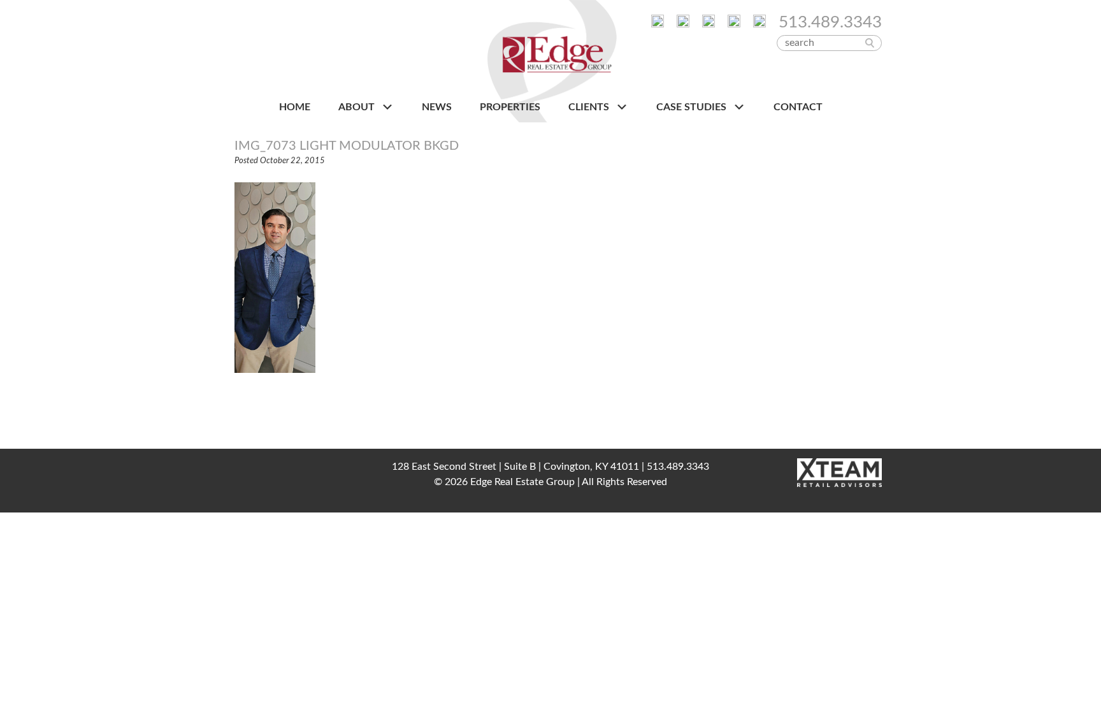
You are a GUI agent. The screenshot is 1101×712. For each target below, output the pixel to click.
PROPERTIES (510, 107)
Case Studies (692, 107)
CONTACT (798, 107)
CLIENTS (590, 107)
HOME (294, 107)
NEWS (437, 107)
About (357, 107)
